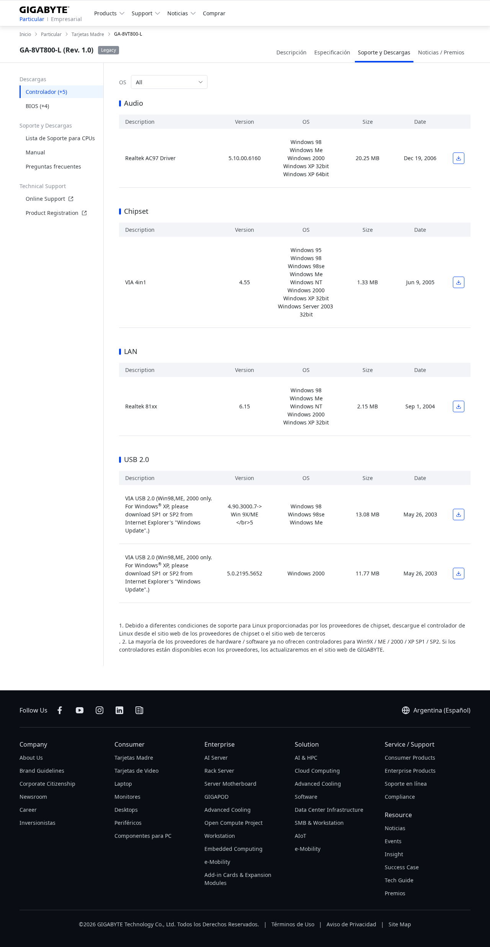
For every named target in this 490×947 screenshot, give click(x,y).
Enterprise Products (410, 770)
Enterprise (219, 744)
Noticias (395, 828)
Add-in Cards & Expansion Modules (237, 878)
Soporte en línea (406, 783)
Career (28, 809)
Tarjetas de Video (136, 770)
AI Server (216, 757)
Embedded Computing (233, 848)
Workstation (219, 835)
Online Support (45, 198)
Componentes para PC (143, 835)
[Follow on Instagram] (99, 710)
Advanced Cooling (227, 809)
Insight (394, 854)
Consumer (129, 744)
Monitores (127, 796)
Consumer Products (410, 757)
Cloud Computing (317, 770)
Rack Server (219, 770)
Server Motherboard (230, 783)
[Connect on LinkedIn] (119, 710)
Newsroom (33, 796)
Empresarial (66, 19)
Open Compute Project (233, 822)
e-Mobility (217, 861)
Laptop (123, 783)
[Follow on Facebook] (59, 710)
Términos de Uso (292, 924)
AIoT (300, 835)
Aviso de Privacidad (351, 924)
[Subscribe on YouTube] (79, 710)
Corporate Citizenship (47, 783)
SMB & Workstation (319, 822)
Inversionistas (38, 822)
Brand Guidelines (42, 770)
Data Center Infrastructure (329, 809)
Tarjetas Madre (133, 757)
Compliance (400, 796)
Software (306, 796)
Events (393, 841)
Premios (395, 893)
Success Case (402, 867)
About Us (31, 757)
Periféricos (128, 822)
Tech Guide (399, 880)
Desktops (126, 809)
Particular (32, 19)
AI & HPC (306, 757)
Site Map (400, 924)
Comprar (214, 13)
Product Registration (52, 212)
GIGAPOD (216, 796)
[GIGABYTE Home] (47, 8)
